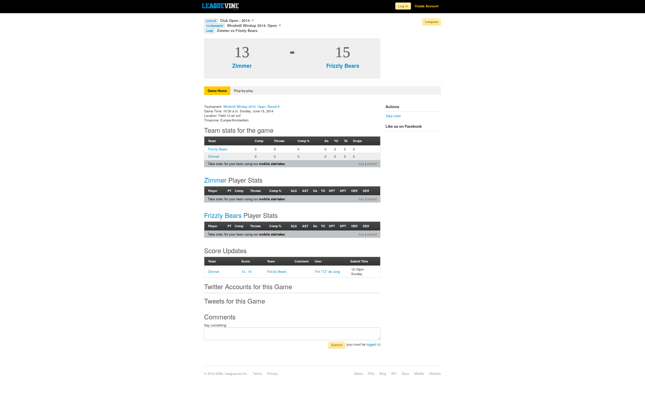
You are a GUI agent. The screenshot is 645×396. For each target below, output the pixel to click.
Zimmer (242, 65)
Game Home (217, 90)
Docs (405, 373)
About (358, 373)
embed (372, 163)
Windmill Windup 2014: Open (252, 25)
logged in (372, 344)
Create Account (426, 6)
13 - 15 (246, 271)
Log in (403, 6)
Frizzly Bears (342, 65)
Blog (382, 373)
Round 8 (273, 106)
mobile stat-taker (272, 163)
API (394, 373)
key (361, 163)
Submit (336, 344)
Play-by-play (243, 90)
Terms (257, 373)
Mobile (419, 373)
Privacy (272, 373)
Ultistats (435, 373)
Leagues (431, 21)
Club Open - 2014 (235, 20)
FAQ (371, 373)
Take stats (393, 115)
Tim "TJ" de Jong (327, 271)
